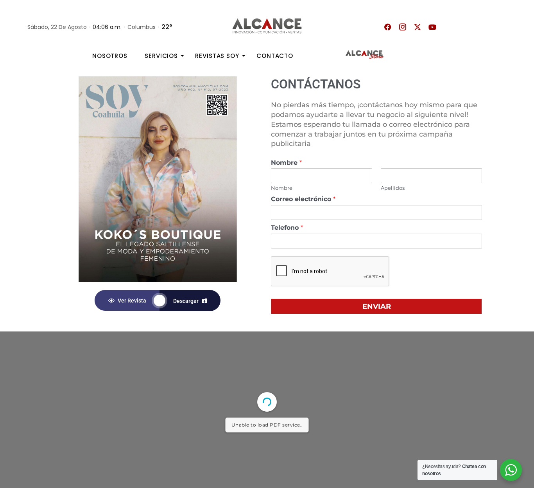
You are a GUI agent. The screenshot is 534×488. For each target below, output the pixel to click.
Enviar (376, 306)
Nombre (286, 162)
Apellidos (393, 188)
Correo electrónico (303, 199)
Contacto (274, 56)
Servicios (161, 56)
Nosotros (109, 56)
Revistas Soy (217, 56)
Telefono (287, 227)
